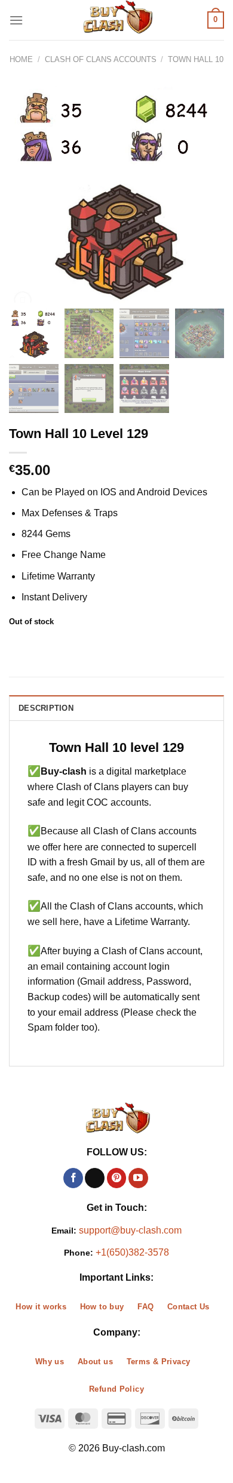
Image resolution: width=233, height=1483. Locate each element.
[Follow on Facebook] (73, 1178)
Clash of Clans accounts (101, 59)
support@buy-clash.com (130, 1230)
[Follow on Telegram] (160, 1178)
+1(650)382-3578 (132, 1252)
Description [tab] (46, 708)
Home (21, 59)
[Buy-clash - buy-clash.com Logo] (116, 20)
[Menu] (16, 20)
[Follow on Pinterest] (117, 1178)
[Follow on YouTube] (138, 1178)
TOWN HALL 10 (195, 59)
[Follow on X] (95, 1178)
